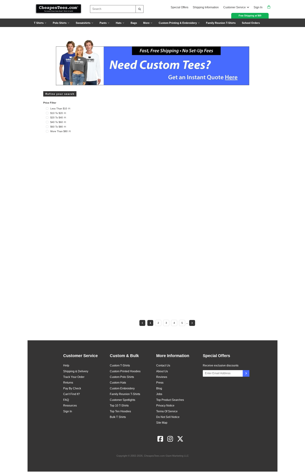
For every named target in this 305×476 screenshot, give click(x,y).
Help (66, 365)
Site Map (161, 422)
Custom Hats (118, 382)
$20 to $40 (58, 117)
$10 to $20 (58, 113)
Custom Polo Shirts (122, 376)
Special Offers (179, 7)
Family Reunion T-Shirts (125, 394)
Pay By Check (72, 388)
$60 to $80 (58, 126)
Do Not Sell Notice (168, 416)
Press (159, 382)
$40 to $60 (58, 122)
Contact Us (163, 365)
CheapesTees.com (154, 455)
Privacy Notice (165, 405)
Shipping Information (206, 7)
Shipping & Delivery (75, 371)
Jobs (159, 394)
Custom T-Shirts (120, 365)
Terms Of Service (167, 411)
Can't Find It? (71, 394)
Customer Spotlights (122, 399)
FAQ (66, 399)
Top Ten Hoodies (120, 411)
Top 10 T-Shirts (119, 405)
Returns (68, 382)
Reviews (161, 376)
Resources (70, 405)
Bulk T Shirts (118, 416)
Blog (159, 388)
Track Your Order (73, 376)
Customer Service (234, 7)
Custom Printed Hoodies (125, 371)
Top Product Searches (170, 399)
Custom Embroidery (122, 388)
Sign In (258, 7)
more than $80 (60, 131)
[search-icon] (139, 9)
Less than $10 (60, 108)
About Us (162, 371)
